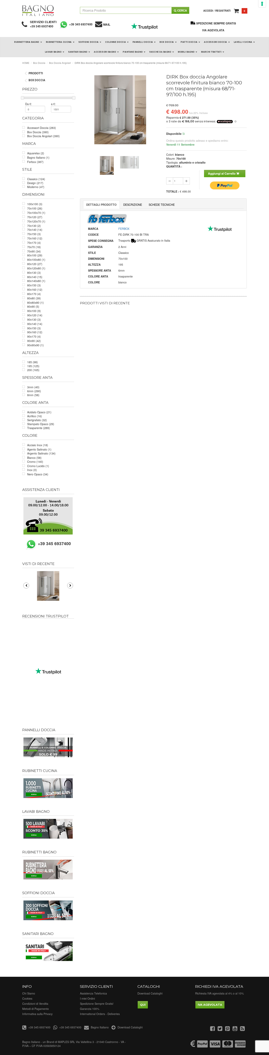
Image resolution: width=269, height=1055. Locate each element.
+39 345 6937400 (41, 26)
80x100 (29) (34, 255)
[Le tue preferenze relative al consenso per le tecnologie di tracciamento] (262, 3)
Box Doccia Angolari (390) (43, 136)
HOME (25, 62)
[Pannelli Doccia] (48, 747)
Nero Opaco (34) (37, 474)
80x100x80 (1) (36, 260)
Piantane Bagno (133, 52)
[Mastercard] (227, 1046)
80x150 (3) (34, 285)
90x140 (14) (34, 324)
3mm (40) (33, 387)
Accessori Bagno (105, 52)
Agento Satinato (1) (39, 449)
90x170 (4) (34, 336)
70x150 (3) (34, 234)
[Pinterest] (227, 1029)
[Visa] (215, 1046)
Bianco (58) (34, 458)
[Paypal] (202, 1046)
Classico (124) (36, 179)
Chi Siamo (28, 993)
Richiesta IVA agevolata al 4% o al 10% (219, 993)
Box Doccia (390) (38, 132)
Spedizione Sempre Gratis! (96, 1004)
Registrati (223, 10)
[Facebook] (212, 1029)
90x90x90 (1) (35, 345)
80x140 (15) (34, 277)
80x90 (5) (33, 306)
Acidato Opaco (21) (39, 412)
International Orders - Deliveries (100, 1014)
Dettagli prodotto (101, 205)
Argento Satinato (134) (41, 453)
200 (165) (33, 370)
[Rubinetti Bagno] (48, 869)
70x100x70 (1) (36, 213)
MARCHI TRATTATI (211, 52)
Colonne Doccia (115, 42)
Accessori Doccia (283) (41, 128)
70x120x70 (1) (36, 221)
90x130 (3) (34, 319)
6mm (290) (34, 391)
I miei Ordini (87, 998)
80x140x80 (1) (36, 281)
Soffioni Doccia (88, 42)
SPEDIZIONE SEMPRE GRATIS (216, 23)
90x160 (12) (34, 332)
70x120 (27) (34, 217)
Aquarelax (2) (35, 153)
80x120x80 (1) (36, 268)
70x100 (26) (34, 208)
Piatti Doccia (189, 42)
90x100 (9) (34, 311)
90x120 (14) (34, 315)
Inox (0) (32, 470)
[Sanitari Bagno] (48, 951)
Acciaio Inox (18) (37, 445)
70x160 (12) (34, 238)
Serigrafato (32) (37, 420)
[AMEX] (240, 1046)
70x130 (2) (34, 226)
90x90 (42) (34, 341)
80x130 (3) (34, 273)
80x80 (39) (34, 298)
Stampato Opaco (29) (40, 424)
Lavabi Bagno (53, 52)
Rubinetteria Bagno (27, 42)
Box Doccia (167, 42)
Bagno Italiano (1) (38, 157)
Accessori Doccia (216, 42)
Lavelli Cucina (243, 42)
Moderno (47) (35, 187)
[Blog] (242, 1029)
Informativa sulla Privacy (37, 1014)
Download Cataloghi (149, 993)
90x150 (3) (34, 328)
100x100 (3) (34, 204)
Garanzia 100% (89, 1009)
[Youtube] (235, 1029)
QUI (143, 1005)
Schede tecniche (162, 205)
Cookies (27, 998)
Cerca (181, 10)
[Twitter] (220, 1029)
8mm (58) (33, 395)
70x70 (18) (34, 247)
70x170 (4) (34, 243)
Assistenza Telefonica (93, 993)
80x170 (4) (34, 294)
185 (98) (32, 362)
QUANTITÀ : (174, 166)
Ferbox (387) (35, 162)
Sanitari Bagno (78, 52)
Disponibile (174, 134)
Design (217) (35, 183)
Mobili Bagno (186, 52)
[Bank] (192, 1046)
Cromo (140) (35, 462)
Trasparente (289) (38, 428)
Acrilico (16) (34, 416)
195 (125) (33, 366)
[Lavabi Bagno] (48, 829)
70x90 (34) (34, 251)
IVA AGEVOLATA (213, 30)
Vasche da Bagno (160, 52)
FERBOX (123, 229)
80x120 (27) (34, 264)
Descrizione (132, 205)
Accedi (208, 10)
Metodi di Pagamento (35, 1009)
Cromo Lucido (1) (38, 466)
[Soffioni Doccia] (48, 910)
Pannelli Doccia (143, 42)
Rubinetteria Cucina (59, 42)
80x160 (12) (34, 289)
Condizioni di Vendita (35, 1004)
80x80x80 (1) (35, 302)
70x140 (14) (34, 230)
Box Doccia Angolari (60, 62)
